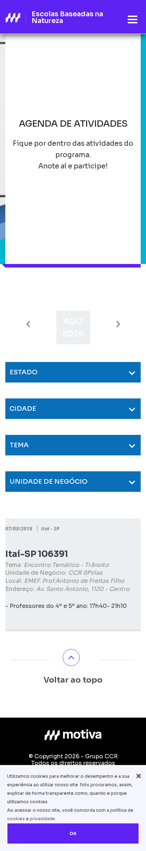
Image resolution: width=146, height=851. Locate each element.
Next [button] (118, 324)
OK (73, 833)
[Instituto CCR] (73, 735)
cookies (16, 818)
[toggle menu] (132, 20)
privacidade (42, 818)
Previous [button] (28, 324)
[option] (73, 327)
